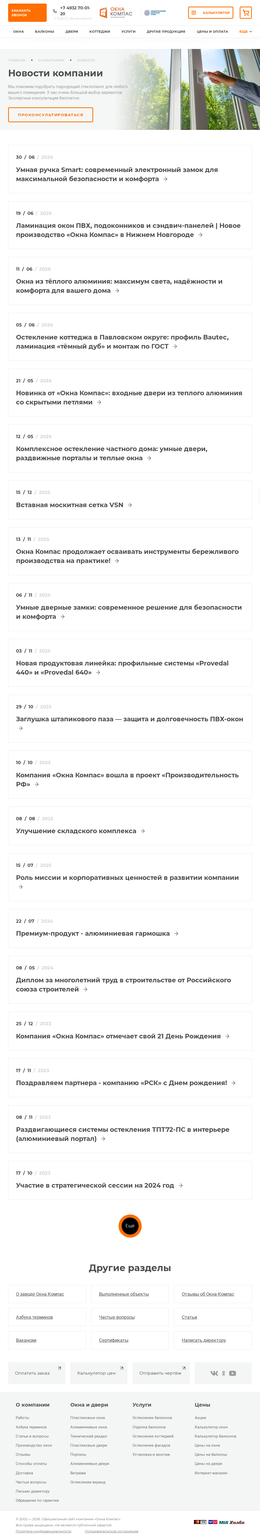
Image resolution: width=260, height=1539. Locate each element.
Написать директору (204, 1340)
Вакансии (26, 1340)
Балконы (44, 31)
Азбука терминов (34, 1317)
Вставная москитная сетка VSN (70, 505)
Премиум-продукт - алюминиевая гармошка (94, 933)
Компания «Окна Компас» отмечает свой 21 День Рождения (119, 1036)
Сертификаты (113, 1340)
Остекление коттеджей (153, 1436)
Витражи (78, 1473)
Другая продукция (166, 31)
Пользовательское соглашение (111, 1531)
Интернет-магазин (211, 1473)
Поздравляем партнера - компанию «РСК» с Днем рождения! (122, 1083)
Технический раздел (88, 1436)
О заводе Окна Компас (40, 1294)
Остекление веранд (87, 1482)
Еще (243, 31)
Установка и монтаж (151, 1454)
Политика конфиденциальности (43, 1531)
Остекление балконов (152, 1417)
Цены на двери (208, 1463)
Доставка (24, 1473)
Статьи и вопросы (32, 1436)
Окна (18, 31)
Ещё (130, 1225)
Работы (22, 1417)
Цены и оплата (212, 31)
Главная (16, 60)
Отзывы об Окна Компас (208, 1294)
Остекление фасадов (151, 1445)
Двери (72, 31)
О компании (51, 60)
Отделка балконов (149, 1427)
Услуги (128, 31)
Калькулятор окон (211, 1427)
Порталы (78, 1454)
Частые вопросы (117, 1317)
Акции (200, 1417)
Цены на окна (207, 1445)
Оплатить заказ (32, 1373)
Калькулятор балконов (215, 1436)
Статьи (189, 1317)
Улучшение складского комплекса (77, 831)
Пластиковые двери (88, 1445)
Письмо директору (33, 1491)
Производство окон (34, 1445)
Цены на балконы (211, 1454)
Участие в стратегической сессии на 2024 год (96, 1185)
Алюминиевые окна (88, 1427)
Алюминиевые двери (89, 1463)
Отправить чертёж (160, 1373)
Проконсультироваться (50, 114)
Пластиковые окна (87, 1417)
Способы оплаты (31, 1463)
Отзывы (23, 1454)
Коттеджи (99, 31)
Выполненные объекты (124, 1294)
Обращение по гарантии (37, 1500)
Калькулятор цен (96, 1373)
